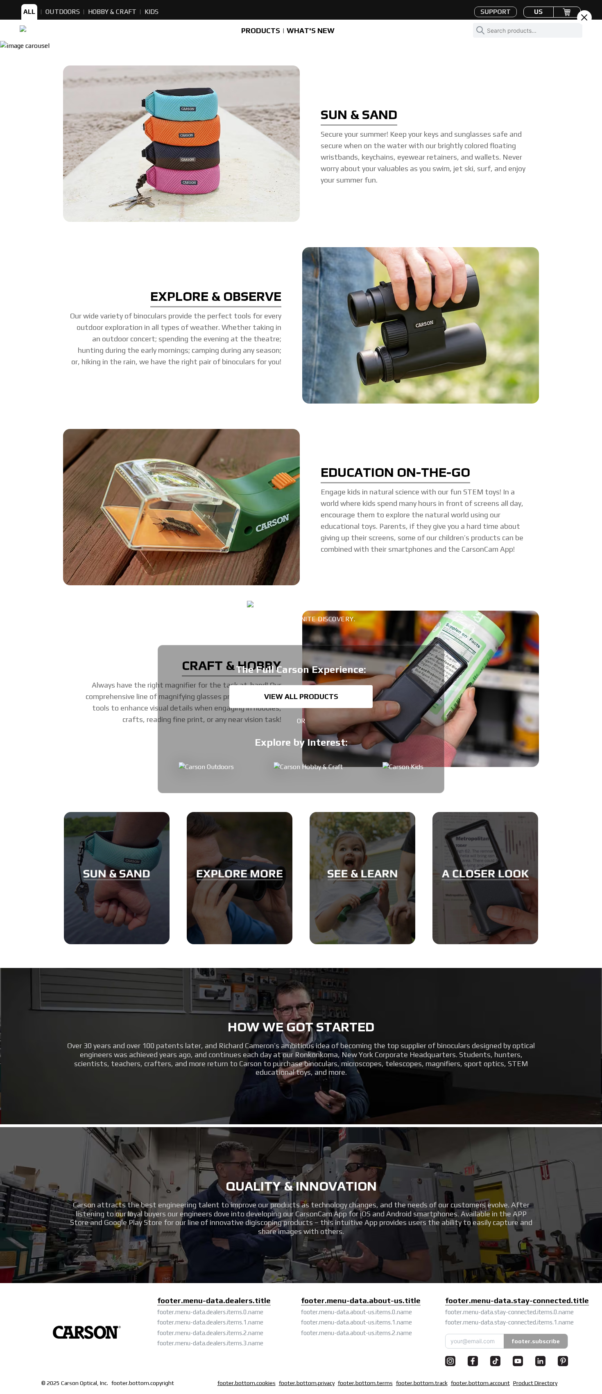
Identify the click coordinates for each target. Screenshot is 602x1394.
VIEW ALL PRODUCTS (301, 696)
